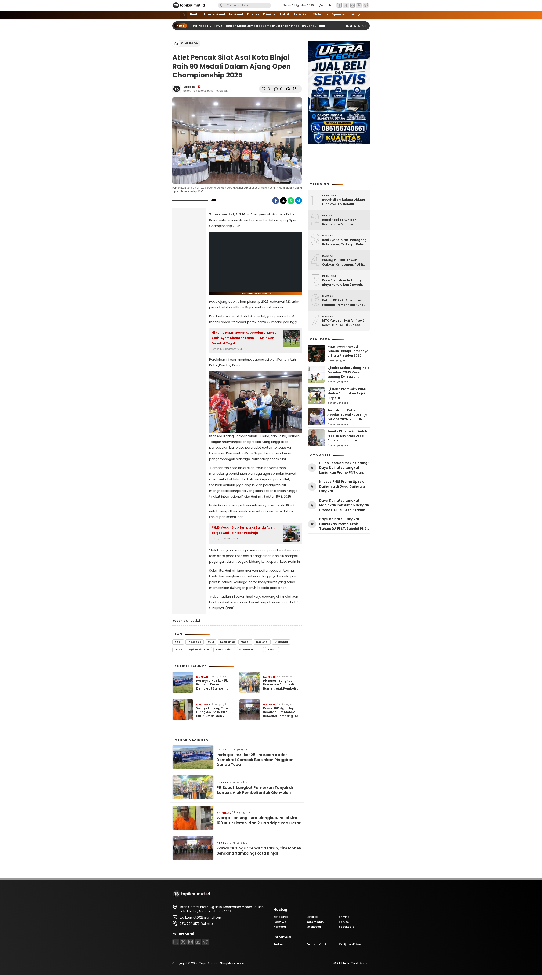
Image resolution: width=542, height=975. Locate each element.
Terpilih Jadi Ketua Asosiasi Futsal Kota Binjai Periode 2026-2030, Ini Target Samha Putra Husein (347, 419)
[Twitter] (346, 5)
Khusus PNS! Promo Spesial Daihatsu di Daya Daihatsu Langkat (342, 486)
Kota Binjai (227, 642)
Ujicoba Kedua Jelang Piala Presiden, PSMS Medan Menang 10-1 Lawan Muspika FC (348, 374)
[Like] (263, 88)
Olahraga (320, 14)
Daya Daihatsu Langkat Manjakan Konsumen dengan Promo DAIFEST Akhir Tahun (344, 505)
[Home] (183, 15)
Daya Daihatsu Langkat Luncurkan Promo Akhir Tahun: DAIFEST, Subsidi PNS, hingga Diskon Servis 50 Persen (343, 524)
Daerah (253, 14)
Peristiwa (301, 14)
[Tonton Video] (329, 5)
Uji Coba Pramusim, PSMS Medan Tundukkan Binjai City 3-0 (347, 393)
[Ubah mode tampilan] (320, 5)
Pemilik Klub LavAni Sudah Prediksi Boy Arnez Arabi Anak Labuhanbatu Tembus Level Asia (347, 438)
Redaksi (189, 87)
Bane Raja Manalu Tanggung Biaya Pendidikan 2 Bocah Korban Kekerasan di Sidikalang (344, 282)
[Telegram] (366, 5)
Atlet (178, 642)
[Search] (222, 5)
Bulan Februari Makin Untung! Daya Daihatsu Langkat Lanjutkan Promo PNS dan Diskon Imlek (344, 468)
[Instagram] (352, 5)
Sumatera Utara (250, 649)
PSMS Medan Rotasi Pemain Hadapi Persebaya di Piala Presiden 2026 (347, 351)
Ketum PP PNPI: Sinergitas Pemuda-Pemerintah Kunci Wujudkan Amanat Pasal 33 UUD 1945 (343, 302)
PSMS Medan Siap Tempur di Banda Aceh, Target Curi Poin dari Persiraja (243, 530)
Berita (195, 14)
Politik (285, 14)
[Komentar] (275, 88)
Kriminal (269, 14)
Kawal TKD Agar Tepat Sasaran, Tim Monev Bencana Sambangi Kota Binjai (282, 712)
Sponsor (338, 14)
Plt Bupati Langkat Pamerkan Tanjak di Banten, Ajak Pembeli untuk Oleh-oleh (279, 684)
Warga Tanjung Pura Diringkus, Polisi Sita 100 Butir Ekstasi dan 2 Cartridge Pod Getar (215, 712)
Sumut (272, 649)
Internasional (214, 14)
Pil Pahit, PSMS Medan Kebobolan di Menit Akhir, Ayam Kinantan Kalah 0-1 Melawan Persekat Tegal (243, 337)
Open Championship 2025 (192, 649)
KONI (210, 642)
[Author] (177, 89)
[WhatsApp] (291, 200)
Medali (245, 642)
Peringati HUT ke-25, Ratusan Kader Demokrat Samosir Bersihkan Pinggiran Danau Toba (246, 26)
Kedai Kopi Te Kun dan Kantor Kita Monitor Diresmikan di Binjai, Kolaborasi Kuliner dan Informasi (339, 222)
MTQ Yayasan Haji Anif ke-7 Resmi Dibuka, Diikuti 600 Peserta (343, 322)
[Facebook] (339, 5)
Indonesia (194, 642)
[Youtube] (359, 5)
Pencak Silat (224, 649)
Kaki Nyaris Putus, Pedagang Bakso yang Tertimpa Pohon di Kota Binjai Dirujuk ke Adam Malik (344, 242)
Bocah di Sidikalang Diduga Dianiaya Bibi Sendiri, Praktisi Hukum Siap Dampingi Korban (343, 201)
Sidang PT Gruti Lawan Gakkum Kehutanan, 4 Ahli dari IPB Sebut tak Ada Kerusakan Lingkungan (342, 262)
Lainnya (355, 14)
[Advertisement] (189, 278)
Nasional (236, 14)
